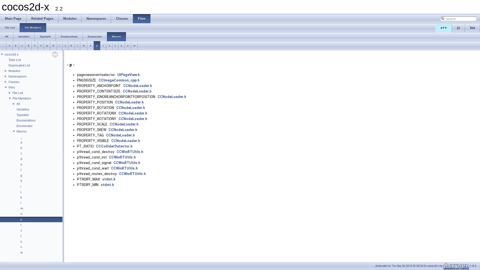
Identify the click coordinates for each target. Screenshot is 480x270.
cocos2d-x (11, 54)
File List (17, 93)
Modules (14, 71)
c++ (443, 28)
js (458, 28)
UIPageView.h (128, 75)
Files (11, 87)
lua (472, 28)
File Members (21, 98)
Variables (22, 109)
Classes (14, 82)
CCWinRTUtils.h (129, 152)
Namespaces (17, 76)
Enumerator (24, 126)
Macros (21, 131)
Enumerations (26, 120)
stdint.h (109, 179)
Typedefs (22, 115)
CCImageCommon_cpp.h (119, 80)
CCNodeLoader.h (137, 86)
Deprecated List (19, 65)
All (18, 104)
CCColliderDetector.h (114, 146)
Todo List (14, 60)
